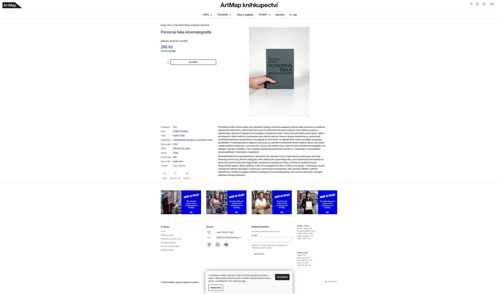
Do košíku (193, 62)
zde (244, 281)
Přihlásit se (259, 254)
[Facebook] (209, 245)
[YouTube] (226, 245)
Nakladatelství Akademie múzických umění (192, 140)
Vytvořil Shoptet (332, 281)
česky (175, 153)
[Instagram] (218, 245)
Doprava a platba (167, 235)
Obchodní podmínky (168, 243)
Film (175, 127)
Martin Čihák (179, 136)
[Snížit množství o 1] (168, 63)
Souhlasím (282, 277)
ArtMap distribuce (167, 250)
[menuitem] (207, 14)
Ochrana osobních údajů (170, 246)
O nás (163, 231)
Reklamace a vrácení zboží (171, 239)
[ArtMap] (12, 5)
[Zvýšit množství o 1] (168, 60)
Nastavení (216, 288)
